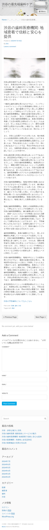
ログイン (5, 507)
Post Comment (9, 403)
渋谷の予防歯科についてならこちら (18, 301)
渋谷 (19, 306)
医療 (12, 306)
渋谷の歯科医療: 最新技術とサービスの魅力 (19, 433)
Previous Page (11, 317)
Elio (7, 43)
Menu (43, 11)
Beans (4, 527)
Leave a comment (10, 46)
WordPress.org (8, 516)
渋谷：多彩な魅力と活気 (11, 430)
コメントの (8, 513)
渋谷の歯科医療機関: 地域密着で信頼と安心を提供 (22, 436)
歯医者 (4, 490)
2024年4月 (6, 470)
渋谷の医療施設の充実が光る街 (14, 442)
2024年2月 (6, 477)
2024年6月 (6, 464)
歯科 (16, 306)
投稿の (6, 510)
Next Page (40, 317)
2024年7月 (6, 461)
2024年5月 (6, 467)
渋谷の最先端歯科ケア (17, 4)
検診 (13, 308)
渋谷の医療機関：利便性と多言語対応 (17, 439)
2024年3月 (6, 473)
